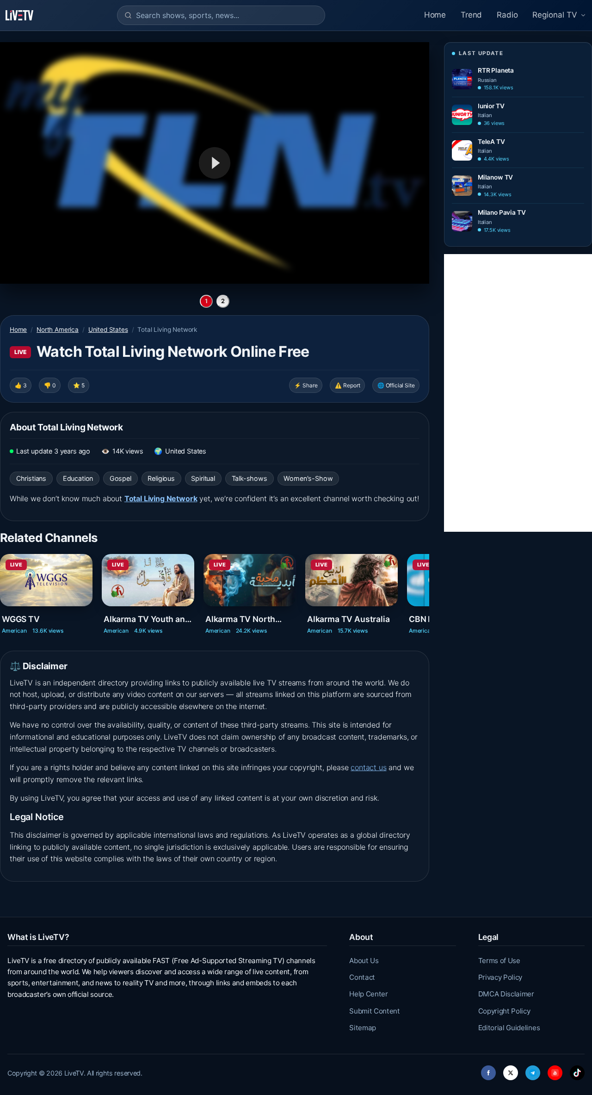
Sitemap (362, 1027)
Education (78, 478)
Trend (471, 14)
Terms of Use (499, 960)
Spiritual (203, 478)
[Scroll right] (428, 590)
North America (58, 329)
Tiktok (577, 1070)
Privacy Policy (500, 977)
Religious (161, 478)
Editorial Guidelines (509, 1027)
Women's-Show (308, 478)
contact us (368, 767)
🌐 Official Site (395, 385)
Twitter (510, 1070)
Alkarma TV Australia (348, 619)
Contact (362, 977)
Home (435, 14)
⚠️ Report (347, 385)
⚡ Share (306, 385)
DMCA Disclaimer (506, 993)
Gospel (120, 478)
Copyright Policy (504, 1011)
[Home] (19, 15)
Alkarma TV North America (240, 619)
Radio (507, 14)
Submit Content (374, 1011)
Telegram (532, 1070)
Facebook (488, 1070)
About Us (363, 960)
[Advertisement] (518, 393)
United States (108, 329)
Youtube (555, 1070)
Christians (31, 478)
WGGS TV (21, 619)
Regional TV (554, 14)
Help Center (368, 993)
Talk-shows (249, 478)
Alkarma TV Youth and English (147, 619)
